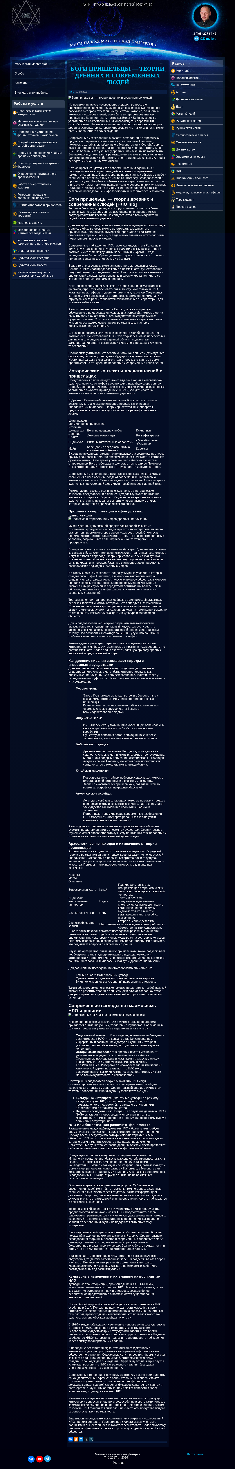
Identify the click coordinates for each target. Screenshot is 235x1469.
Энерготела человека (190, 156)
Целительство (185, 149)
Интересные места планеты (195, 185)
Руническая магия (188, 128)
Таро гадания (185, 199)
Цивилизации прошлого (192, 178)
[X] (86, 1439)
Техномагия (184, 163)
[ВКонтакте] (70, 1439)
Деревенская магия (189, 99)
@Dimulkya (208, 38)
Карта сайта (195, 1454)
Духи (179, 106)
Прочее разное (186, 206)
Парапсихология (187, 77)
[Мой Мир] (81, 1439)
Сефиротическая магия (192, 135)
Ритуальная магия (188, 120)
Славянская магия (188, 142)
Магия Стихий (185, 113)
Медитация (183, 70)
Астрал (181, 92)
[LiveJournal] (91, 1439)
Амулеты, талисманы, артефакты (198, 192)
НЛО (179, 171)
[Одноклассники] (76, 1439)
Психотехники (185, 85)
